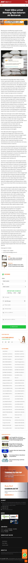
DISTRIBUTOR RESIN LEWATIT (8, 375)
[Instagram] (22, 561)
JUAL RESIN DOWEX (19, 399)
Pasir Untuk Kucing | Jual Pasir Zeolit (16, 460)
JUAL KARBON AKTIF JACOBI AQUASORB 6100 (20, 393)
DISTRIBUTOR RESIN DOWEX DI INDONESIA (20, 372)
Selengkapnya (9, 478)
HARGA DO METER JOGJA (8, 380)
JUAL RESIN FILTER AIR (7, 401)
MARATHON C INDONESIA (20, 412)
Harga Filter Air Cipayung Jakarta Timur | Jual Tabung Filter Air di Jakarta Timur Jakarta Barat (12, 446)
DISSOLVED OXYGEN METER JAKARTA (8, 369)
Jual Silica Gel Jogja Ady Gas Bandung (20, 407)
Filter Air (16, 377)
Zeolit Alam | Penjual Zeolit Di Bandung (20, 428)
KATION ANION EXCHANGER (20, 409)
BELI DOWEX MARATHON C (8, 362)
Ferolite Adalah (6, 377)
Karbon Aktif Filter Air (7, 409)
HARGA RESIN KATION (19, 383)
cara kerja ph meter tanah (20, 364)
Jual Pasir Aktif (6, 396)
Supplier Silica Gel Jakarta (20, 425)
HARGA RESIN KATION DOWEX (8, 385)
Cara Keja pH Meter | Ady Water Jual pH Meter (17, 455)
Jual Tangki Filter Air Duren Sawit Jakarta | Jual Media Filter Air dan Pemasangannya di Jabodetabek (13, 439)
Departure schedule (14, 291)
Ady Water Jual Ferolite (8, 354)
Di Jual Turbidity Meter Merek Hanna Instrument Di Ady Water (20, 367)
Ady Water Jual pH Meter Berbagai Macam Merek (20, 356)
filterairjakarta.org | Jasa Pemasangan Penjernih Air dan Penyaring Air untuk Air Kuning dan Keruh (13, 559)
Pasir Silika (17, 417)
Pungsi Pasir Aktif (6, 422)
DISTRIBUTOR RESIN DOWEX (8, 372)
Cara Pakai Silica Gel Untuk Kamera (8, 367)
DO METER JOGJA (18, 375)
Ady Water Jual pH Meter (8, 356)
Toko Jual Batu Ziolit (7, 428)
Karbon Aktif (5, 545)
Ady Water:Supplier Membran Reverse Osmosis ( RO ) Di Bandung (8, 359)
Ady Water (5, 351)
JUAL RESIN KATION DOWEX (8, 404)
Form (3, 278)
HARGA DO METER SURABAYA (20, 380)
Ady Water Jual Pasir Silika (20, 354)
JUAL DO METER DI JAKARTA (20, 385)
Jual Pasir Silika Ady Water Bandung (20, 396)
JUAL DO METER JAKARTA (20, 388)
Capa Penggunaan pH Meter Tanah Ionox (20, 362)
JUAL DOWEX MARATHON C (20, 391)
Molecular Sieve (18, 414)
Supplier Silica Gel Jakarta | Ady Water (17, 451)
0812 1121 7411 (5, 506)
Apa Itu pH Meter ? (19, 359)
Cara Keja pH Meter (7, 364)
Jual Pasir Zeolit (6, 399)
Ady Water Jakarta (19, 351)
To (2, 284)
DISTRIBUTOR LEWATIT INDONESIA (20, 369)
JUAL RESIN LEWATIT (19, 404)
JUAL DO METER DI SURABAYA (8, 388)
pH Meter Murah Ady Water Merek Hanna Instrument (20, 420)
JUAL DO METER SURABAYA (8, 391)
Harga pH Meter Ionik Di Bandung (8, 383)
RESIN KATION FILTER (7, 425)
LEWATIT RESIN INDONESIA (8, 412)
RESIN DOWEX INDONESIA (20, 422)
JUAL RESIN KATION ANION (20, 401)
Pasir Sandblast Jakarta (8, 417)
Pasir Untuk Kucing (7, 420)
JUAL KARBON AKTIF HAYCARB (8, 393)
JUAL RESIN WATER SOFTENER (8, 407)
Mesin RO (5, 414)
